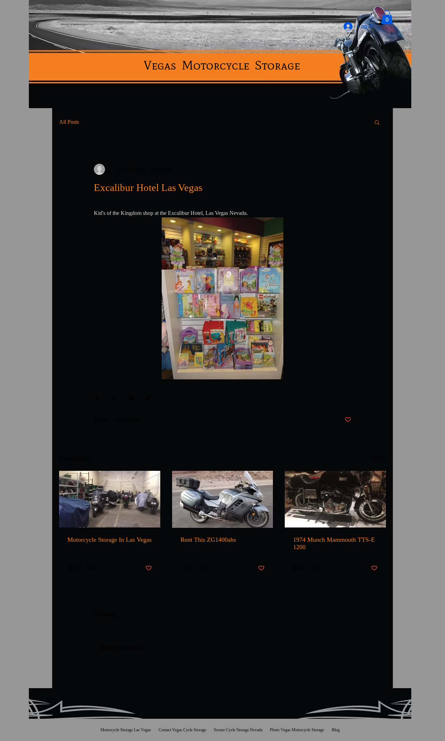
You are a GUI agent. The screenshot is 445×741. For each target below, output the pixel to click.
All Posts (69, 122)
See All (379, 458)
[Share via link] (148, 398)
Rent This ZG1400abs (208, 539)
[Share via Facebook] (97, 398)
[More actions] (347, 169)
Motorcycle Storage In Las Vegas (109, 539)
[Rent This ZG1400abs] (222, 499)
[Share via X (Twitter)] (114, 398)
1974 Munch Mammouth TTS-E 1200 (334, 543)
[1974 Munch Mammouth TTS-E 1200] (335, 499)
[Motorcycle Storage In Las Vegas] (109, 499)
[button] (387, 17)
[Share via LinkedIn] (131, 398)
